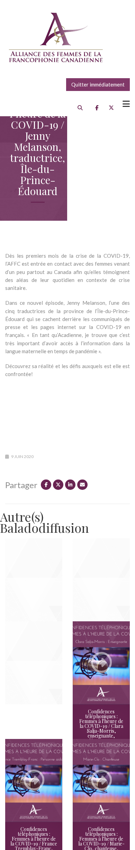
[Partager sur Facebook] (46, 484)
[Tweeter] (58, 484)
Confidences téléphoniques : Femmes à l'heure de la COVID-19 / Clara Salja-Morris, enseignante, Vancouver (101, 726)
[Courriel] (82, 484)
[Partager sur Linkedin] (70, 484)
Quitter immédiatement (98, 84)
